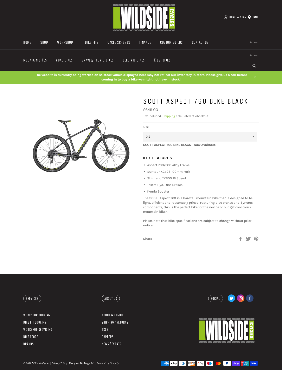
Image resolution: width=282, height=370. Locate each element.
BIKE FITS (92, 42)
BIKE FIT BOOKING (34, 322)
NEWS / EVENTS (111, 344)
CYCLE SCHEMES (119, 42)
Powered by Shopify (108, 363)
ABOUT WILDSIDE (112, 315)
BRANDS (28, 344)
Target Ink (89, 363)
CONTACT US (200, 42)
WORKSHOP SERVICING (37, 329)
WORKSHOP (65, 42)
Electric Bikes (134, 60)
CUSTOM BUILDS (171, 42)
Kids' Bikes (162, 60)
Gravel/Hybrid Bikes (98, 60)
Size (146, 127)
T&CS (105, 329)
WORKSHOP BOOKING (36, 315)
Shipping (168, 116)
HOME (27, 42)
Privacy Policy (59, 363)
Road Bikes (64, 60)
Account (254, 42)
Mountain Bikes (35, 60)
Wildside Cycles (41, 363)
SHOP (44, 42)
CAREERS (108, 336)
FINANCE (145, 42)
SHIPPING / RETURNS (115, 322)
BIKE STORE (30, 336)
